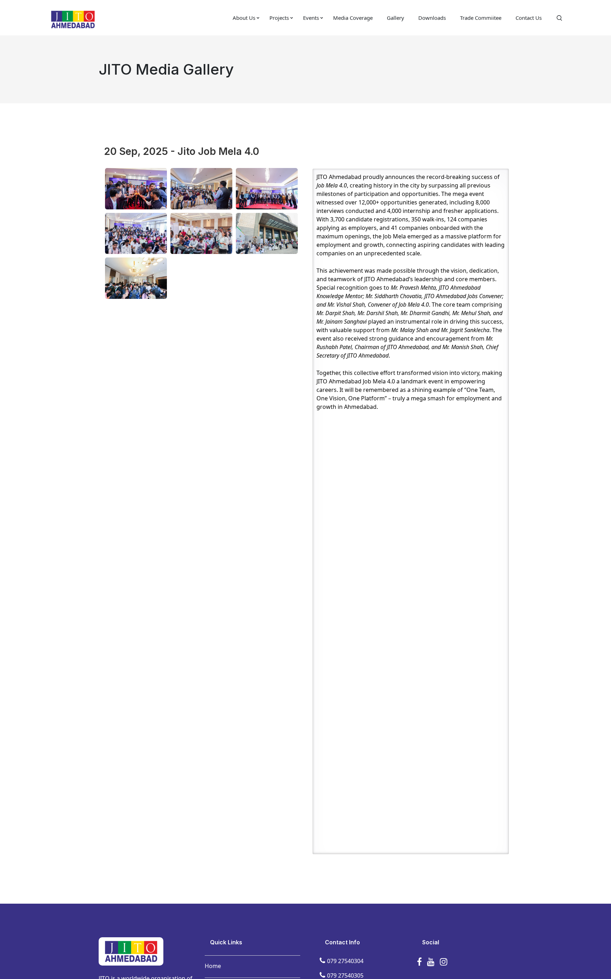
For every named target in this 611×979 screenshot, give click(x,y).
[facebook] (419, 961)
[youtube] (431, 961)
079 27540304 (345, 961)
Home (213, 966)
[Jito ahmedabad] (73, 19)
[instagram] (443, 961)
